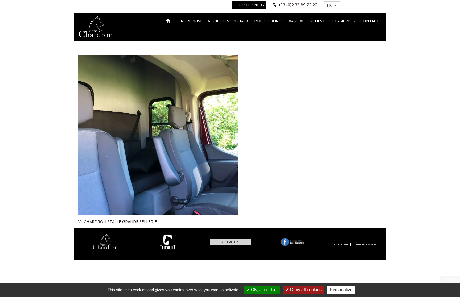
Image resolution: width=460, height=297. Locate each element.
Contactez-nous (249, 5)
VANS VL (296, 20)
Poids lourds (269, 20)
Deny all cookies (305, 289)
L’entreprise (189, 20)
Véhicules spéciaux (228, 20)
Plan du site (340, 244)
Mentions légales (364, 244)
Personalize (341, 289)
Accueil (168, 20)
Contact (369, 20)
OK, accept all (263, 289)
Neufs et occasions (331, 20)
